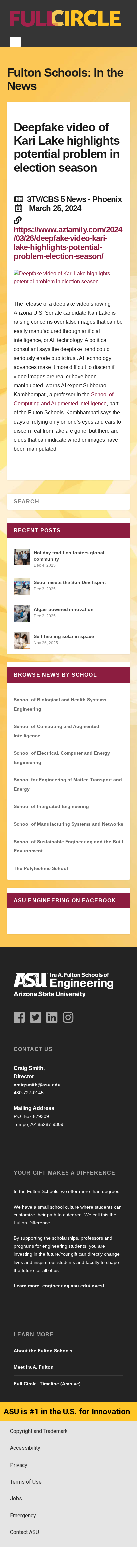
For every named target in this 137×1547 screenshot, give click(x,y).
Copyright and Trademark (39, 1431)
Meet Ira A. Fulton (34, 1367)
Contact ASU (24, 1532)
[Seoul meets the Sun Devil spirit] (22, 586)
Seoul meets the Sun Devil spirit (70, 582)
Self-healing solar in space (64, 636)
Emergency (23, 1515)
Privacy (18, 1465)
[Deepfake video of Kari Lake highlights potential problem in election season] (69, 278)
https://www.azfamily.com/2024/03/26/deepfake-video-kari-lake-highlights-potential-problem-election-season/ (68, 243)
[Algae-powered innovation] (22, 613)
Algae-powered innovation (64, 609)
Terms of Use (26, 1482)
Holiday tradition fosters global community (69, 555)
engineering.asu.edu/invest (73, 1285)
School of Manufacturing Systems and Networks (68, 824)
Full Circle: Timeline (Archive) (47, 1383)
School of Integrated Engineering (51, 806)
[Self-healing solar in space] (22, 640)
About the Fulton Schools (43, 1350)
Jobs (16, 1498)
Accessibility (25, 1448)
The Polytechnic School (41, 868)
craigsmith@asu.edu (37, 1084)
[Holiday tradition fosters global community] (22, 557)
